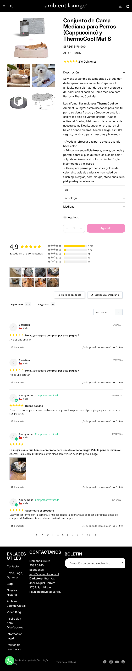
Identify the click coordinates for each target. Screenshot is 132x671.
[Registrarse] (122, 563)
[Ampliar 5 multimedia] (43, 100)
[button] (115, 347)
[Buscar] (11, 6)
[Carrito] (128, 6)
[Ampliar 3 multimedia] (43, 75)
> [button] (96, 535)
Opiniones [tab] (17, 304)
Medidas (68, 206)
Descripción (71, 72)
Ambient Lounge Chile (25, 660)
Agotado (106, 228)
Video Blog (14, 612)
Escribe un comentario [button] (107, 294)
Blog (10, 583)
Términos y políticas (66, 662)
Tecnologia (70, 198)
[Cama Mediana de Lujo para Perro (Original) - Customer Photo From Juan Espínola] (28, 282)
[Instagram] (111, 662)
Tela (66, 189)
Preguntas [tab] (43, 304)
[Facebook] (105, 662)
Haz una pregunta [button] (71, 294)
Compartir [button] (19, 347)
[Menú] (4, 6)
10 (88, 535)
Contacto (13, 566)
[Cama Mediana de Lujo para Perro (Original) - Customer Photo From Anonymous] (53, 272)
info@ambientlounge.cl (44, 574)
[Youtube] (117, 662)
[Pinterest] (123, 662)
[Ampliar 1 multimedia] (31, 38)
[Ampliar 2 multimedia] (18, 75)
